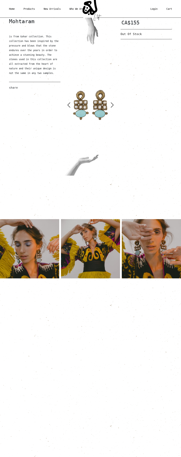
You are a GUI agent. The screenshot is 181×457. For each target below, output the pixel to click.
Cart (169, 8)
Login (153, 8)
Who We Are (76, 8)
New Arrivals (52, 8)
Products (29, 8)
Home (12, 8)
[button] (112, 105)
